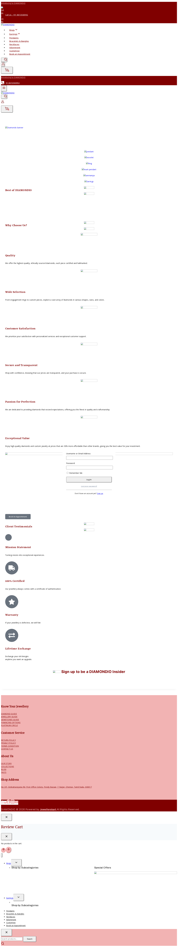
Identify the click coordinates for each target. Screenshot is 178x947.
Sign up (100, 493)
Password (70, 463)
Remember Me (75, 473)
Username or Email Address (78, 453)
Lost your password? (89, 486)
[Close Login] (6, 817)
